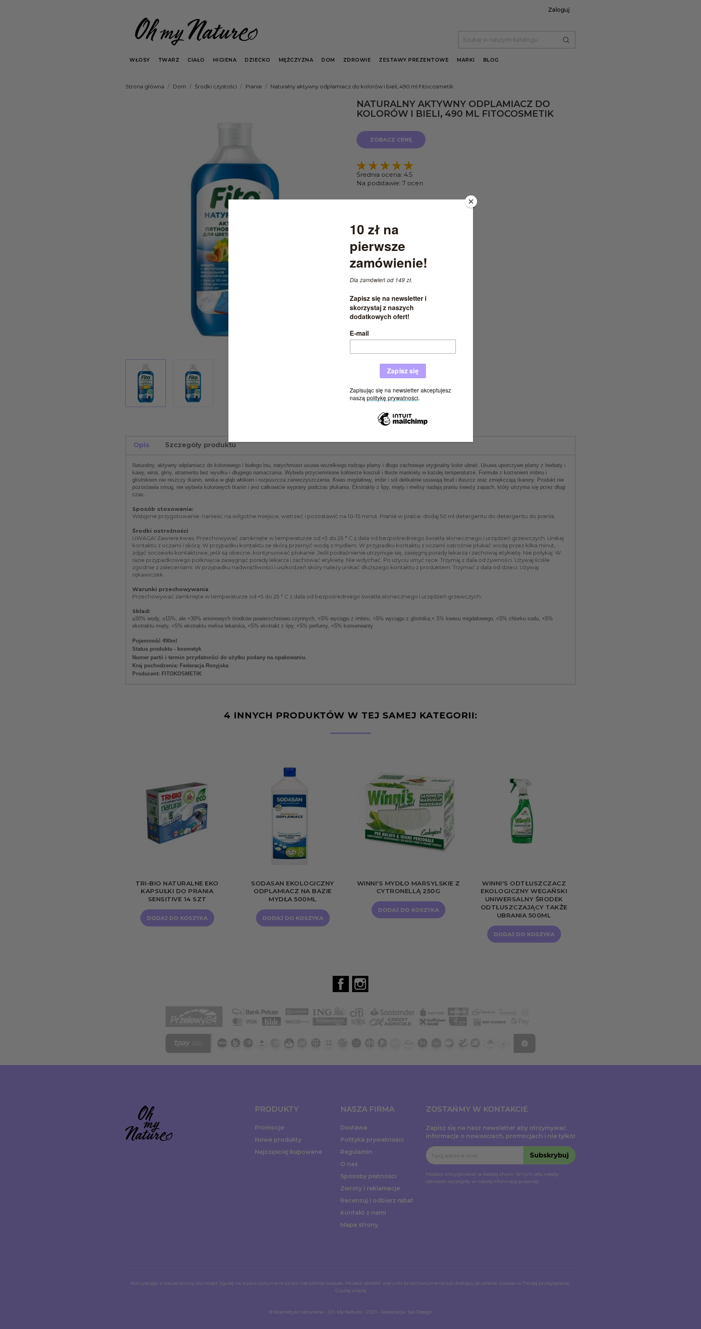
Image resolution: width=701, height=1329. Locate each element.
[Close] (471, 201)
